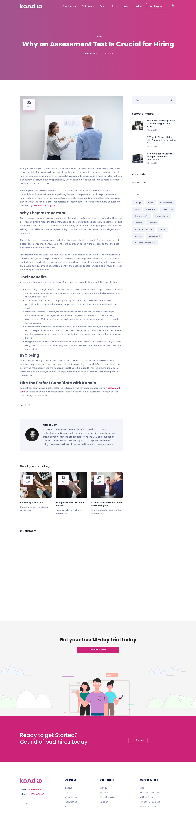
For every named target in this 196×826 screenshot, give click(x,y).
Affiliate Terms (147, 797)
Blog (125, 6)
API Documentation (150, 792)
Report (163, 229)
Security (153, 222)
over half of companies (45, 205)
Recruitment (166, 202)
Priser (103, 6)
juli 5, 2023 (152, 146)
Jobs (137, 209)
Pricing (68, 788)
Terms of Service (148, 806)
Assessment (154, 236)
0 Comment (107, 53)
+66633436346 (36, 794)
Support (104, 802)
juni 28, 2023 (153, 163)
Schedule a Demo (109, 797)
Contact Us (71, 802)
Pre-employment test (145, 242)
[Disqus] (71, 570)
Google (138, 202)
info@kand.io (34, 789)
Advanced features (144, 229)
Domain (138, 222)
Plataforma (88, 6)
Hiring (150, 202)
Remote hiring (162, 216)
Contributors (69, 6)
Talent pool (167, 209)
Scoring (138, 236)
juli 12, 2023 (152, 130)
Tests (114, 6)
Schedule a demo (98, 649)
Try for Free (138, 740)
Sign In (103, 788)
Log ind (138, 6)
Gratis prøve (156, 6)
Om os (68, 806)
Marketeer (150, 209)
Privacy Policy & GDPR (151, 802)
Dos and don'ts (142, 216)
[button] (174, 6)
